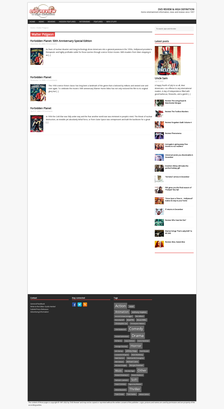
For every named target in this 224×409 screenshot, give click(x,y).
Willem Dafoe (144, 394)
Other (142, 370)
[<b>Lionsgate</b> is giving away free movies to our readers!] (159, 148)
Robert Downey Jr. (121, 375)
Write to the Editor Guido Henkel (42, 306)
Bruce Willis (141, 320)
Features (98, 21)
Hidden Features (67, 21)
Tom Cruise (119, 394)
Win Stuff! (111, 21)
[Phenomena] (159, 138)
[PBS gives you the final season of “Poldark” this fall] (159, 192)
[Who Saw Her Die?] (159, 224)
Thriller (134, 389)
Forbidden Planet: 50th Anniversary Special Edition (61, 41)
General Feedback (37, 304)
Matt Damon (119, 358)
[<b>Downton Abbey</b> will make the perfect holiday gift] (159, 170)
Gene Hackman (143, 341)
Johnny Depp (131, 351)
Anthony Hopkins (139, 312)
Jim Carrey (118, 351)
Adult (131, 306)
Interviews (84, 21)
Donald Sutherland (121, 336)
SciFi (134, 380)
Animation (122, 312)
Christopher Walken (137, 324)
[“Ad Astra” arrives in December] (159, 181)
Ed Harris (118, 341)
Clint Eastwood (120, 329)
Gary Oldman (129, 341)
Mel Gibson (119, 362)
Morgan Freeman (136, 365)
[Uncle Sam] (168, 74)
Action (120, 305)
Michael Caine (132, 361)
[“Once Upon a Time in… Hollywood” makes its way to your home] (159, 203)
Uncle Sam (161, 78)
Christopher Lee (121, 323)
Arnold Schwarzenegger (123, 316)
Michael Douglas (120, 365)
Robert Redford (137, 375)
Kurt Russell (144, 351)
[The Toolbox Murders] (159, 116)
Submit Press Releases (39, 309)
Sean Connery (120, 384)
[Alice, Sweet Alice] (159, 246)
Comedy (136, 328)
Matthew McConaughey (135, 358)
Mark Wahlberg (137, 355)
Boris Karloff (119, 320)
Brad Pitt (130, 320)
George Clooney (121, 346)
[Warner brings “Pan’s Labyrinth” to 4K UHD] (159, 235)
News (41, 21)
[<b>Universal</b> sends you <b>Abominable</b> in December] (159, 159)
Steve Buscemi (120, 390)
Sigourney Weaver (135, 384)
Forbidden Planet (40, 77)
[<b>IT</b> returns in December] (159, 214)
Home (32, 21)
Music (118, 370)
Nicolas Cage (129, 371)
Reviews (51, 21)
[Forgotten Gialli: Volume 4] (159, 127)
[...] (49, 55)
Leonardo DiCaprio (121, 355)
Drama (138, 335)
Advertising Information (39, 312)
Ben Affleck (140, 316)
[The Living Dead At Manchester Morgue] (159, 105)
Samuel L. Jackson (121, 380)
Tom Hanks (131, 394)
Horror (136, 345)
